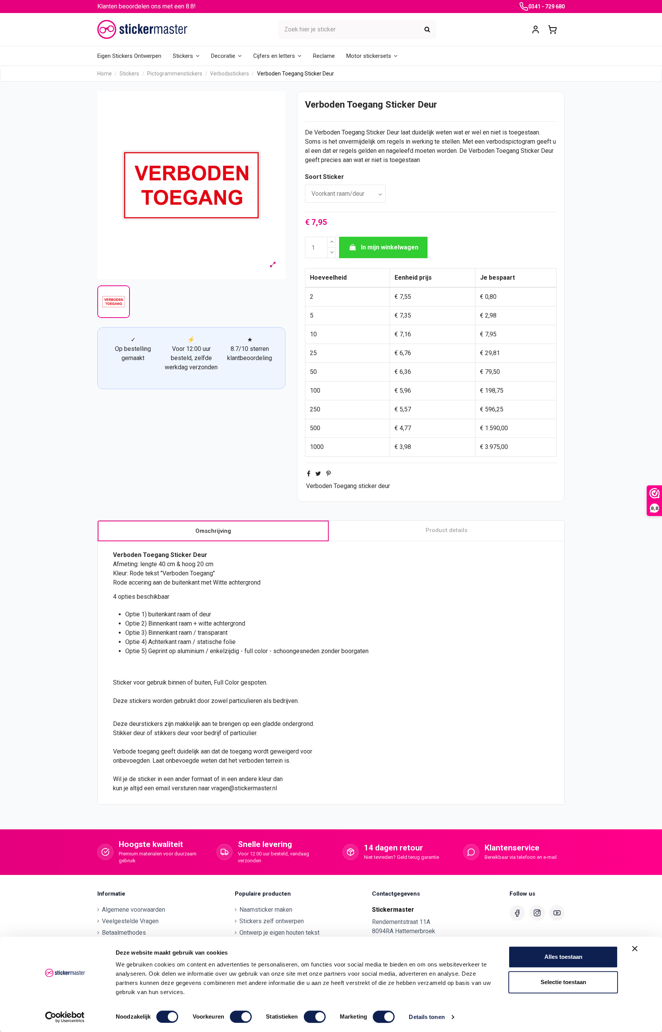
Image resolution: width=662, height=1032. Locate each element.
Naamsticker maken (265, 909)
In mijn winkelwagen (389, 247)
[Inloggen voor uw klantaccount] (535, 29)
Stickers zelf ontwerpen (271, 921)
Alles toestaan (563, 956)
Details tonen (426, 1017)
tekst (152, 573)
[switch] (241, 1017)
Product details (446, 530)
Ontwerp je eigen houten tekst (279, 932)
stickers (140, 700)
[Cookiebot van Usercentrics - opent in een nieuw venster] (64, 1017)
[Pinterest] (328, 473)
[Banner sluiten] (634, 948)
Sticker (375, 132)
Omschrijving (213, 530)
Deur (393, 132)
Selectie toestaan (563, 982)
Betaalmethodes (124, 932)
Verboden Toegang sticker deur (348, 486)
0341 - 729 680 (546, 6)
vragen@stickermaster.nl (244, 788)
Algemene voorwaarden (133, 909)
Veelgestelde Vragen (130, 921)
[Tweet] (318, 473)
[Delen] (308, 473)
